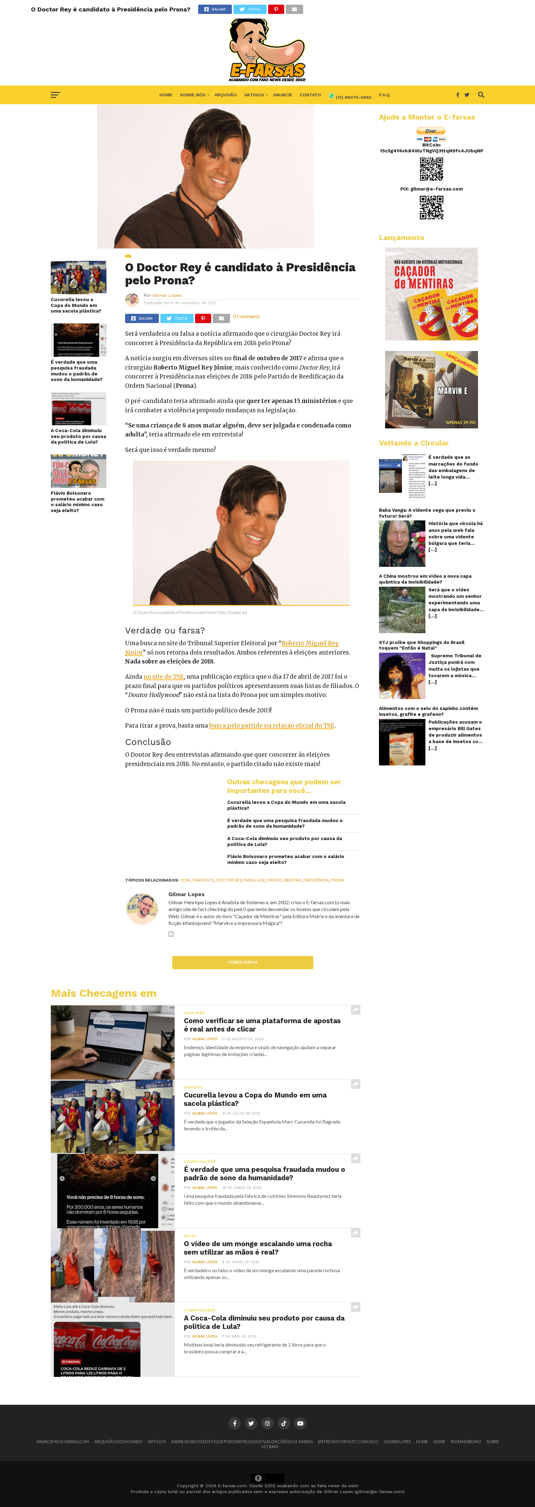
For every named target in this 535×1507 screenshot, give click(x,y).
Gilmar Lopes (167, 295)
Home (165, 94)
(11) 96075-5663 (353, 97)
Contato (310, 94)
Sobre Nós (193, 94)
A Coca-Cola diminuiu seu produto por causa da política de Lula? (78, 436)
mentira (292, 880)
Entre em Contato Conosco (348, 1441)
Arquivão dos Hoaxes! (118, 1441)
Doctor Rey (228, 880)
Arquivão (226, 94)
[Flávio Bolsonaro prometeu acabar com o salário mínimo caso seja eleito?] (79, 486)
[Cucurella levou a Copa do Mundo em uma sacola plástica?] (79, 292)
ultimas (270, 1446)
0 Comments (246, 316)
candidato (203, 880)
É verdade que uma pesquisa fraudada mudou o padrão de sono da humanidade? (76, 370)
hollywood (269, 880)
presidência (315, 880)
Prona (337, 880)
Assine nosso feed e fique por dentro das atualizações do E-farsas (242, 1441)
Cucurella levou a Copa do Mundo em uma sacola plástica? (76, 305)
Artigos (254, 94)
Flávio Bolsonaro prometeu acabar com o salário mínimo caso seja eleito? (77, 501)
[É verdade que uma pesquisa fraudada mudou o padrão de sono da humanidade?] (79, 355)
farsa (249, 880)
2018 (185, 880)
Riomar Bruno (466, 1441)
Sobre (493, 1441)
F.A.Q (384, 94)
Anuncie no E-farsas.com (62, 1441)
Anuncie (282, 94)
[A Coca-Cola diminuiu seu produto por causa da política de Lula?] (79, 423)
